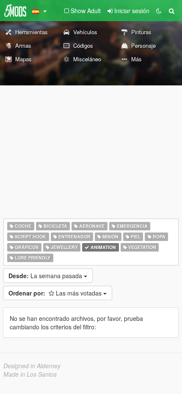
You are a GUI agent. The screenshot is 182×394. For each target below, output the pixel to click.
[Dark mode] (159, 10)
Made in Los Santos (30, 374)
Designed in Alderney (32, 365)
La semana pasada (46, 275)
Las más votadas (55, 293)
